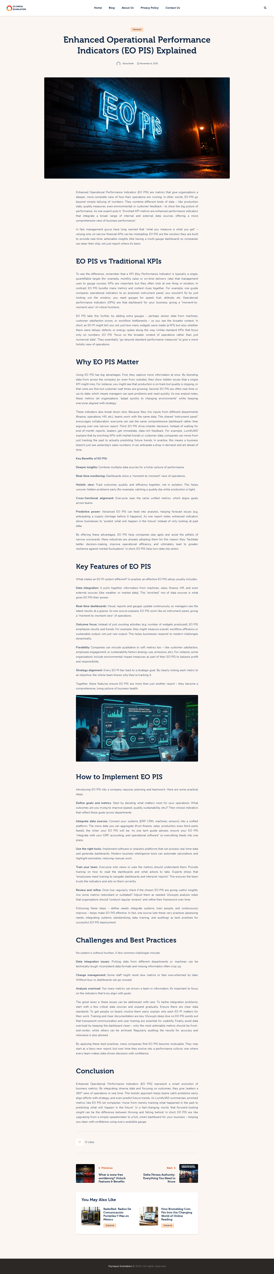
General (137, 29)
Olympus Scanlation (120, 1266)
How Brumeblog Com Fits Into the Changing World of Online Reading (176, 1214)
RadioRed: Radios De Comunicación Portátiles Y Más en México (117, 1214)
